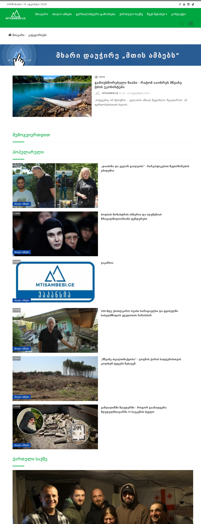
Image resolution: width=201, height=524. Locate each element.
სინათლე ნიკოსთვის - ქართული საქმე (40, 510)
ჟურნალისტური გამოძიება (95, 14)
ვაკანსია (107, 262)
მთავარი (41, 14)
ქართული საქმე (131, 14)
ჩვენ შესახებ (156, 14)
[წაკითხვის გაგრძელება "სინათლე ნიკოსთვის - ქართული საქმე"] (49, 488)
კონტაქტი (178, 14)
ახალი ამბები (62, 14)
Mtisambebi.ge (110, 93)
